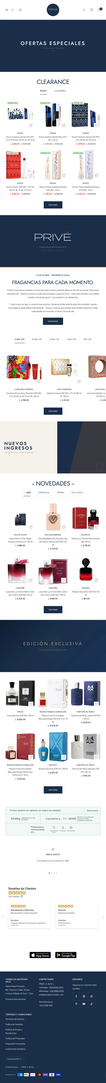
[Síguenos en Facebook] (76, 996)
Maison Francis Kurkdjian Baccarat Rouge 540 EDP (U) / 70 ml (53, 718)
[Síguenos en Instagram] (91, 996)
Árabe (60, 492)
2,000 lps (54, 339)
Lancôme (20, 588)
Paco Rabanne (64, 389)
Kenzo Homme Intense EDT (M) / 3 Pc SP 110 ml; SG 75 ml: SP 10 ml (20, 138)
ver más (53, 205)
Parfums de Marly (86, 712)
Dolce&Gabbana (53, 535)
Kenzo (20, 133)
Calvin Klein (20, 535)
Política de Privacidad (15, 1038)
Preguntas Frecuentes (15, 1043)
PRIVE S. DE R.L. (28, 1067)
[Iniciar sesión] (84, 10)
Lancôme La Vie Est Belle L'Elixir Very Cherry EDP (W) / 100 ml (53, 593)
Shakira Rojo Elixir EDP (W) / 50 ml (86, 593)
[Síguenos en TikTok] (91, 1004)
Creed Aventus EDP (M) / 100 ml (20, 715)
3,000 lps (37, 339)
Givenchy (85, 535)
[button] (3, 917)
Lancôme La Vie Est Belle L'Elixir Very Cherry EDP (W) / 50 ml (20, 593)
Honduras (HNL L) (14, 1059)
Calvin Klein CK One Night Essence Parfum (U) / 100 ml (20, 540)
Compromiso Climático (16, 1049)
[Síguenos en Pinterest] (76, 1004)
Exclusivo (77, 492)
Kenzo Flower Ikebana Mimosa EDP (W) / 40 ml (52, 188)
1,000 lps (71, 339)
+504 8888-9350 (56, 991)
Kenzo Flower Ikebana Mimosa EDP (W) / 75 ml (85, 188)
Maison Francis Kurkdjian (53, 712)
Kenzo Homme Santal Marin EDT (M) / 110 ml (53, 138)
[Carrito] (99, 10)
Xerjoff (53, 765)
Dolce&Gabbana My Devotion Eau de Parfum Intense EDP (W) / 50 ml (53, 541)
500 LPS (88, 339)
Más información (92, 810)
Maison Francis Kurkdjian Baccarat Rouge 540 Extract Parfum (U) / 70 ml (20, 771)
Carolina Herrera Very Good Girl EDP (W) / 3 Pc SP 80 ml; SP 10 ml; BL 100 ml (24, 395)
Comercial (44, 492)
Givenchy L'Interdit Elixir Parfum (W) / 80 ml (86, 540)
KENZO (43, 91)
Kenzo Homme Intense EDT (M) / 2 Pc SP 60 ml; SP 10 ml (86, 138)
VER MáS (53, 411)
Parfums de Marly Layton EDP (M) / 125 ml (85, 717)
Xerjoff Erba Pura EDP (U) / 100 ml (53, 768)
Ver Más (53, 610)
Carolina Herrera (24, 389)
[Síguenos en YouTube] (84, 1004)
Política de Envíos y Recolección (14, 1031)
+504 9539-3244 (56, 987)
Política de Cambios (14, 1024)
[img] (54, 893)
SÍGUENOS (53, 321)
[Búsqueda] (12, 10)
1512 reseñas (13, 896)
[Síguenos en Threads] (84, 996)
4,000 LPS (20, 339)
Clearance (60, 91)
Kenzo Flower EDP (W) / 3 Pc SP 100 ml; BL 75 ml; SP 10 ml (20, 188)
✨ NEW (27, 492)
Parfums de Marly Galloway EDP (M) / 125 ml (86, 770)
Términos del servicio (15, 1019)
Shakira (86, 588)
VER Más (53, 790)
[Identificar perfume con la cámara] (20, 10)
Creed (20, 712)
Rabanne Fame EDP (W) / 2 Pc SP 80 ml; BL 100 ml (64, 395)
